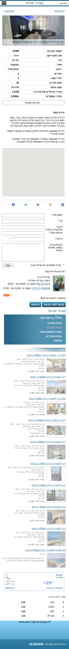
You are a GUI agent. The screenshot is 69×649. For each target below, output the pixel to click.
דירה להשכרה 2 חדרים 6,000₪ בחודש (49, 528)
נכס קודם (59, 11)
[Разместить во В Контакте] (62, 204)
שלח (8, 265)
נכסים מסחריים (54, 336)
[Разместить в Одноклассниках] (50, 204)
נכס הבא (9, 11)
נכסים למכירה (54, 323)
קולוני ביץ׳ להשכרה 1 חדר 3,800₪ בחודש (47, 399)
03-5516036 (36, 644)
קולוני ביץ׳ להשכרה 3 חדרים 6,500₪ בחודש (46, 355)
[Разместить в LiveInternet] (38, 204)
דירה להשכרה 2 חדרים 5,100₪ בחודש (49, 485)
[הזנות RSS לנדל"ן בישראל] (6, 295)
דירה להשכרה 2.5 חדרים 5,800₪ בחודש (48, 442)
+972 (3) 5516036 (41, 288)
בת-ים (59, 577)
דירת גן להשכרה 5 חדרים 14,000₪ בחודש (47, 420)
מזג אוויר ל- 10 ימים (55, 588)
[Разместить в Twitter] (25, 204)
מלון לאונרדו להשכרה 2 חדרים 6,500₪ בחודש (45, 550)
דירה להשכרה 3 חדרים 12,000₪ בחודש (48, 464)
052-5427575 (43, 283)
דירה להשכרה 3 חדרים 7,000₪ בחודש (49, 507)
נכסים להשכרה (54, 327)
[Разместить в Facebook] (13, 204)
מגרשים (58, 340)
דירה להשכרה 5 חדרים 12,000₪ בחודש (48, 377)
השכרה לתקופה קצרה (51, 331)
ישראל (59, 575)
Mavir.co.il (10, 588)
